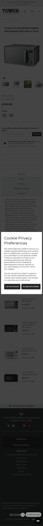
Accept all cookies (31, 287)
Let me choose (12, 287)
